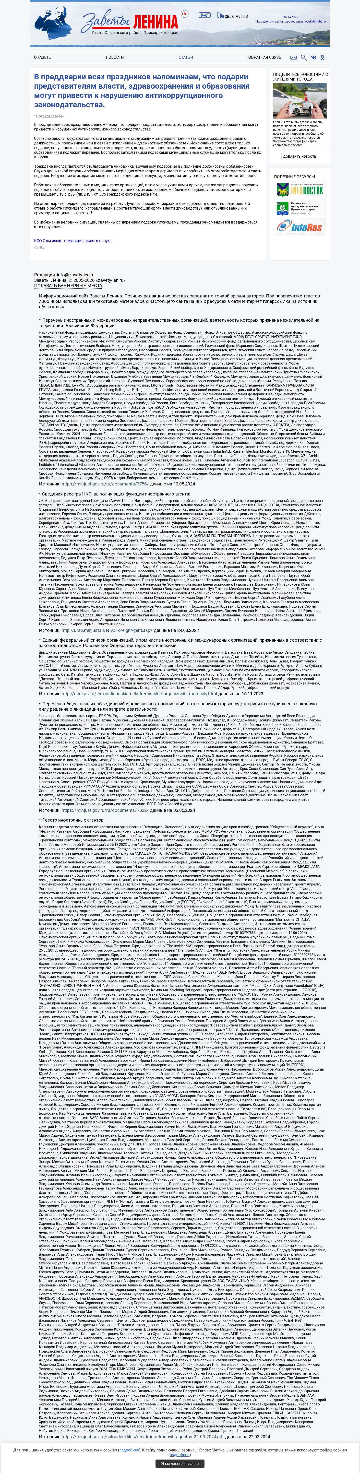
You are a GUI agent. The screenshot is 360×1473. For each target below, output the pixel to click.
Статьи (186, 57)
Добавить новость (299, 156)
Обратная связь (264, 57)
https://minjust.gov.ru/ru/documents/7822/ (105, 810)
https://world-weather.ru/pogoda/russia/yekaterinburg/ (290, 21)
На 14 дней (291, 17)
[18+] (106, 23)
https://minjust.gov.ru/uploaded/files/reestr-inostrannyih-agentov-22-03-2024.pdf (143, 1436)
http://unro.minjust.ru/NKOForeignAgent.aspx (107, 630)
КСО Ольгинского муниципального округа (72, 240)
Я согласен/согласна (180, 1463)
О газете (42, 57)
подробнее (129, 1450)
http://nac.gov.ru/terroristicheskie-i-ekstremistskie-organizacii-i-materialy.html (139, 693)
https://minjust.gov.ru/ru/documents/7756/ (105, 484)
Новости (115, 57)
